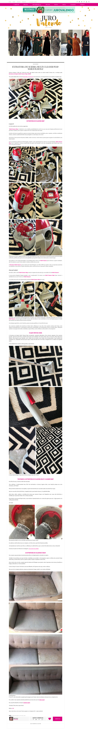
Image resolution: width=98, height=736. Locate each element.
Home (10, 1)
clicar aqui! (42, 699)
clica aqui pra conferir (34, 548)
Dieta (64, 4)
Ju (17, 718)
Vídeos (82, 4)
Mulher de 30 (36, 4)
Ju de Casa (21, 715)
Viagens (73, 4)
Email (42, 719)
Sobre (14, 1)
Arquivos (24, 1)
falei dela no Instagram (28, 76)
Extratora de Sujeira (15, 715)
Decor (48, 4)
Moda (56, 4)
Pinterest (39, 719)
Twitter (36, 719)
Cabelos (16, 4)
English (35, 1)
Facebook (33, 719)
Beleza (26, 4)
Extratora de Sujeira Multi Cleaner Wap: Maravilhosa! (35, 67)
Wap (24, 715)
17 (49, 718)
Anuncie (18, 1)
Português (31, 1)
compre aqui (27, 702)
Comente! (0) (57, 718)
